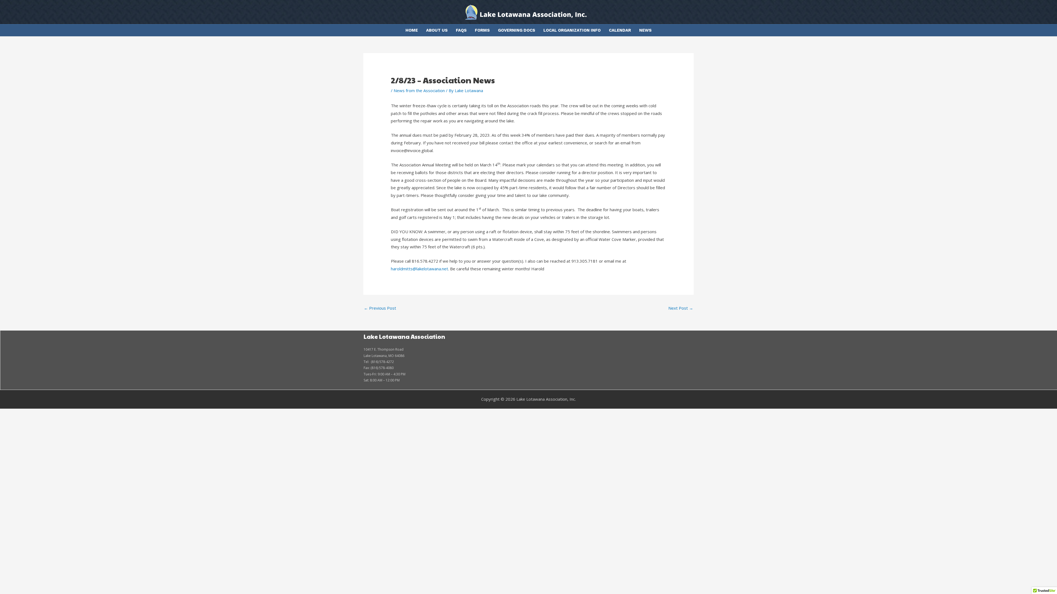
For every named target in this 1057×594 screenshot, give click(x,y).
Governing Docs (516, 30)
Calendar (620, 30)
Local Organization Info (572, 30)
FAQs (461, 30)
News (645, 30)
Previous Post (380, 308)
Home (411, 30)
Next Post (680, 308)
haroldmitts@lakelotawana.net (419, 268)
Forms (482, 30)
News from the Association (419, 90)
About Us (437, 30)
